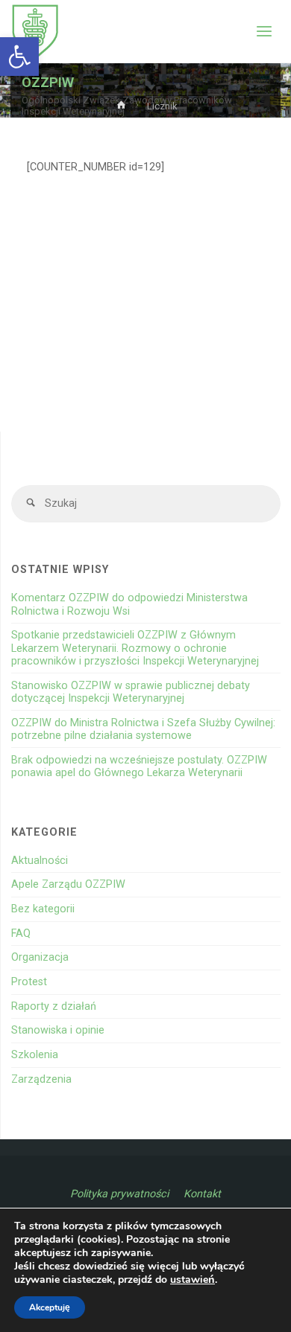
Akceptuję (49, 1307)
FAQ (21, 933)
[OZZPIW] (35, 31)
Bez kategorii (43, 909)
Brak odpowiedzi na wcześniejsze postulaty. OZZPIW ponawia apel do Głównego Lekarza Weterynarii (139, 766)
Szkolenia (34, 1054)
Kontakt (202, 1194)
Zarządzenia (41, 1079)
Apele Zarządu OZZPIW (68, 884)
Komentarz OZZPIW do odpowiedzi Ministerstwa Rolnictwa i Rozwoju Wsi (129, 604)
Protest (29, 982)
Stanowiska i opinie (57, 1030)
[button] (19, 56)
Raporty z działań (53, 1006)
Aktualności (39, 860)
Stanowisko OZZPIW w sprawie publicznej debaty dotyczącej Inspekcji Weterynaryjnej (130, 692)
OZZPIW (48, 82)
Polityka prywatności (119, 1194)
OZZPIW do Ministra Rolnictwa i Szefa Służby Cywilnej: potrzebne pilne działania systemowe (143, 729)
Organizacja (40, 957)
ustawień (192, 1280)
